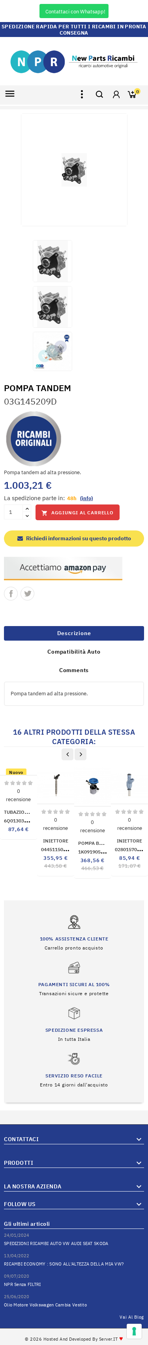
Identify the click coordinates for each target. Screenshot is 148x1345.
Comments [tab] (74, 670)
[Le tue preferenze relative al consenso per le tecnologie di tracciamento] (134, 1331)
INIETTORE (55, 841)
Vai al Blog (132, 1317)
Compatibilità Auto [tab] (73, 651)
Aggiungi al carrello (77, 513)
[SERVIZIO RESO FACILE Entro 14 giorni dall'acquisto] (74, 1069)
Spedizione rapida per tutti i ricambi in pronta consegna (74, 29)
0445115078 (63, 849)
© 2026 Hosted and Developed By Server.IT (74, 1339)
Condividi (10, 593)
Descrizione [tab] (74, 633)
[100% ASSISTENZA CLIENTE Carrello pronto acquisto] (74, 932)
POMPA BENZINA (97, 843)
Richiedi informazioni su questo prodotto (78, 538)
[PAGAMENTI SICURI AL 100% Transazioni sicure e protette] (74, 978)
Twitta (27, 593)
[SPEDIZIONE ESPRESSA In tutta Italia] (74, 1023)
